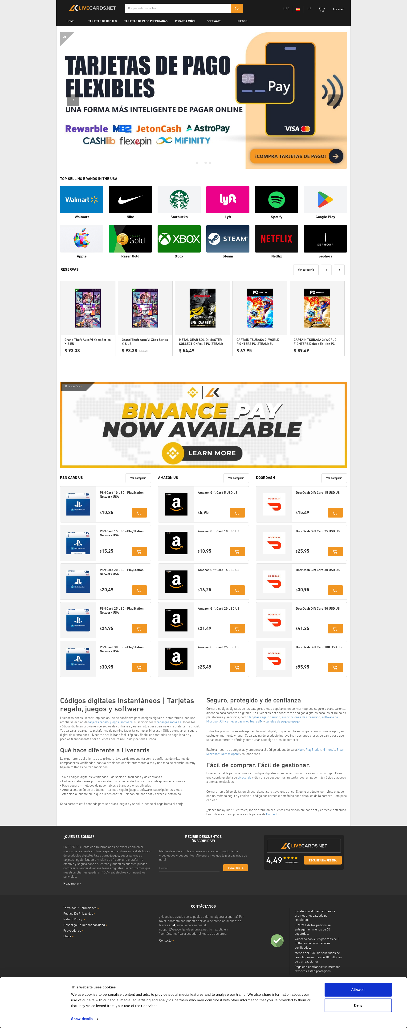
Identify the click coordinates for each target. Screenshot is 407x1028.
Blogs (68, 936)
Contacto (272, 814)
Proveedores (73, 931)
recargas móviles (169, 722)
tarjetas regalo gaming (264, 717)
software (126, 722)
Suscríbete (236, 868)
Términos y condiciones (81, 908)
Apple (235, 754)
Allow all (358, 990)
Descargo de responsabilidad (85, 925)
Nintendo (329, 750)
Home (70, 21)
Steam (341, 750)
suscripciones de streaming (301, 717)
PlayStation (313, 750)
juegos (114, 722)
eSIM (259, 721)
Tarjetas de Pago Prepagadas (145, 21)
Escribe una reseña (323, 860)
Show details (82, 1019)
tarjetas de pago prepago (283, 721)
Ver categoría (306, 270)
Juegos (242, 21)
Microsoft (213, 754)
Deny (358, 1005)
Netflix (225, 754)
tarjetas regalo (98, 722)
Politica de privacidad (79, 914)
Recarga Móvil (185, 21)
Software (214, 21)
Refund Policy (74, 919)
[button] (197, 163)
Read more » (72, 883)
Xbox (300, 750)
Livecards (244, 777)
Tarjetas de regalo (102, 21)
